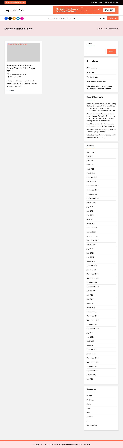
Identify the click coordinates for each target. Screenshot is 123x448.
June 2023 (90, 299)
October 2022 (92, 324)
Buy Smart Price (14, 10)
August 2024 (91, 244)
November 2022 (92, 320)
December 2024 (93, 236)
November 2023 (92, 278)
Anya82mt (90, 124)
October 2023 (92, 282)
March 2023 (91, 307)
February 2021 (92, 349)
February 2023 (92, 312)
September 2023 (93, 286)
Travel (89, 421)
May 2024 (90, 257)
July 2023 (90, 295)
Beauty (89, 396)
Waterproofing (92, 68)
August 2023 (91, 291)
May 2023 (90, 303)
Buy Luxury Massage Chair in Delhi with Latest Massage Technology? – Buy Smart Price (101, 116)
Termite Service (92, 77)
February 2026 (92, 177)
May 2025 (90, 215)
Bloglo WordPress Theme (81, 444)
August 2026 (91, 152)
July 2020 (90, 379)
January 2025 (91, 232)
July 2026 (90, 156)
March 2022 (91, 345)
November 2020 (92, 362)
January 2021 (91, 354)
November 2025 (92, 190)
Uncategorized (92, 425)
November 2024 (93, 240)
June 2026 (90, 160)
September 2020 (93, 370)
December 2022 (92, 316)
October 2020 (92, 366)
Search (89, 43)
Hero (88, 412)
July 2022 (90, 333)
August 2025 (91, 202)
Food (88, 408)
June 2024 (90, 253)
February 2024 (92, 265)
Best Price (90, 400)
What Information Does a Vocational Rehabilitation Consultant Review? (99, 87)
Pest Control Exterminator (96, 82)
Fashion (89, 404)
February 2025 (92, 228)
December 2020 (92, 358)
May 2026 (90, 165)
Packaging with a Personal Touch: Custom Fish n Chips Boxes (21, 68)
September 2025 (93, 198)
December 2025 (92, 186)
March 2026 (91, 173)
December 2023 (92, 274)
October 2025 (92, 194)
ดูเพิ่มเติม (90, 135)
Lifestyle (90, 417)
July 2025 (90, 207)
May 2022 (90, 337)
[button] (112, 18)
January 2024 (91, 270)
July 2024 (90, 249)
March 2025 (91, 223)
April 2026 (90, 169)
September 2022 (93, 328)
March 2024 (91, 261)
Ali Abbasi (90, 72)
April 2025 (90, 219)
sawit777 (90, 129)
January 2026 (91, 181)
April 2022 (90, 341)
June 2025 (90, 211)
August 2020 (91, 375)
